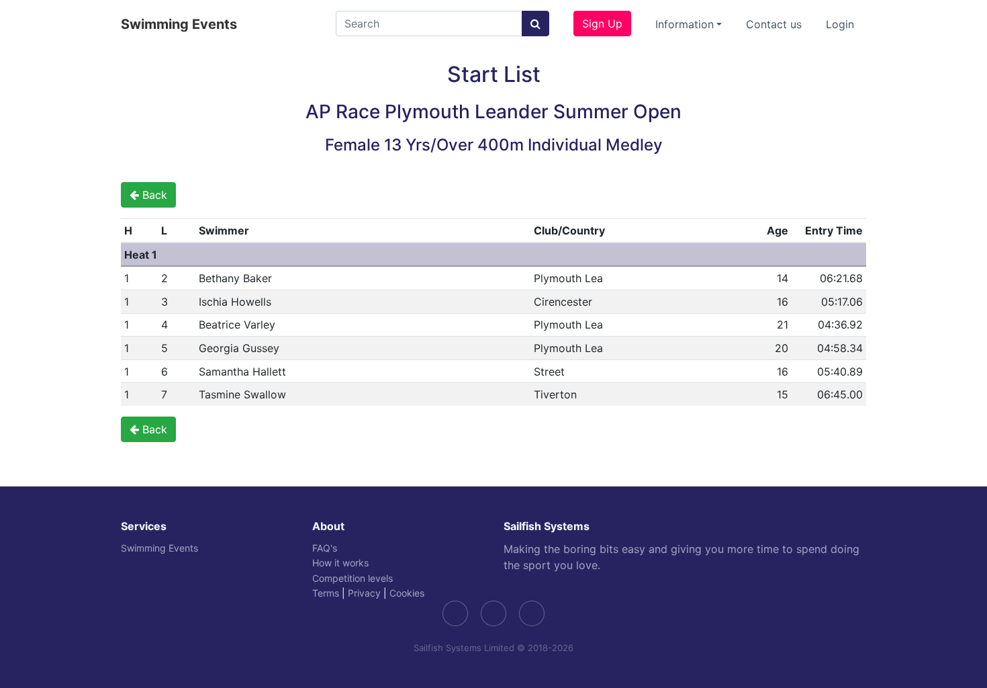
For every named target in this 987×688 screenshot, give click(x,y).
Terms (325, 593)
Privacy (364, 593)
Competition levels (352, 578)
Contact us (774, 24)
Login (840, 24)
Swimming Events (179, 24)
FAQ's (324, 548)
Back (153, 195)
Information (684, 24)
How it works (340, 562)
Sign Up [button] (602, 23)
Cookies (406, 593)
